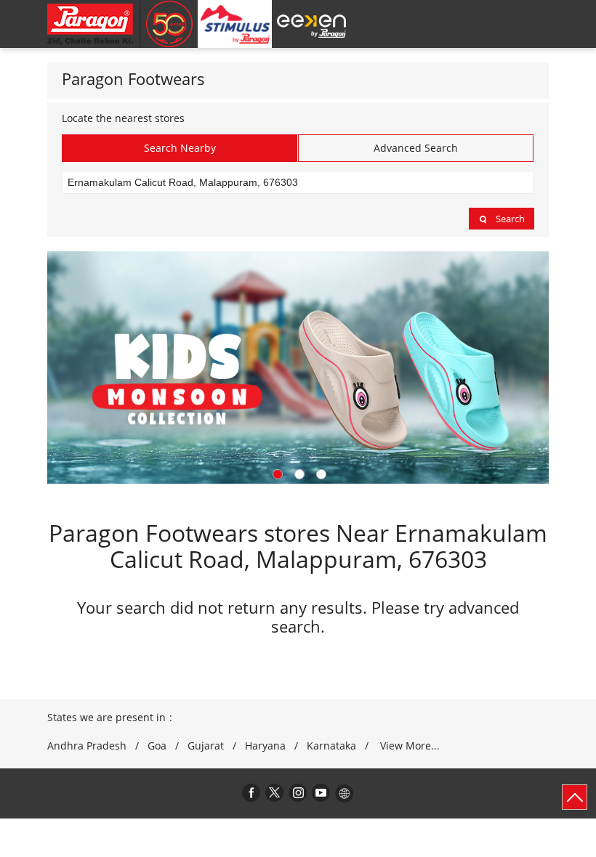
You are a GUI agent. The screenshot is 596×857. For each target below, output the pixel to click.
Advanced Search (416, 148)
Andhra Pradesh (86, 746)
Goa (157, 746)
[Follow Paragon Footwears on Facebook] (251, 792)
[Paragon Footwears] (120, 24)
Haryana (265, 746)
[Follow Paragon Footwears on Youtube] (321, 792)
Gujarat (206, 746)
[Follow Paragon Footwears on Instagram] (298, 792)
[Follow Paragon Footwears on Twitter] (275, 792)
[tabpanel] (298, 367)
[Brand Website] (344, 792)
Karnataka (331, 746)
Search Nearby (180, 148)
